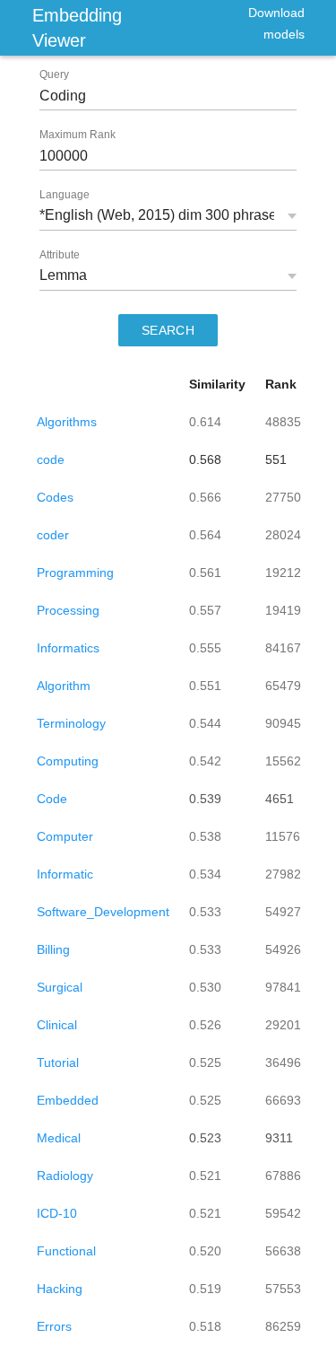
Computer (65, 836)
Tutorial (58, 1062)
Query (54, 74)
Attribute (59, 255)
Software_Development (103, 912)
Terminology (71, 723)
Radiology (65, 1175)
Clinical (57, 1025)
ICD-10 (57, 1213)
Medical (59, 1138)
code (51, 459)
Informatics (68, 648)
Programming (75, 572)
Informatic (65, 874)
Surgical (59, 987)
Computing (68, 761)
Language (64, 194)
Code (52, 798)
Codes (55, 497)
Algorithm (63, 685)
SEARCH (168, 330)
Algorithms (67, 422)
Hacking (59, 1288)
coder (53, 535)
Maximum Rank (77, 134)
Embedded (68, 1100)
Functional (66, 1251)
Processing (68, 610)
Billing (53, 949)
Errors (54, 1326)
